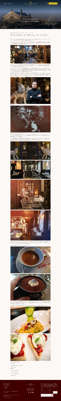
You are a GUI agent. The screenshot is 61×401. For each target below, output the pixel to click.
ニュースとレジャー (16, 32)
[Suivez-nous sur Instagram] (30, 392)
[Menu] (5, 3)
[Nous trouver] (47, 3)
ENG (9, 3)
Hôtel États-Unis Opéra (30, 388)
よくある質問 (5, 387)
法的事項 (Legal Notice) (7, 383)
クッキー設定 (5, 388)
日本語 (11, 3)
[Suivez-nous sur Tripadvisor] (32, 392)
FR (7, 3)
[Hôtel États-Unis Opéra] (30, 3)
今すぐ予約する (54, 3)
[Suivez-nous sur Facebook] (28, 392)
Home (11, 32)
